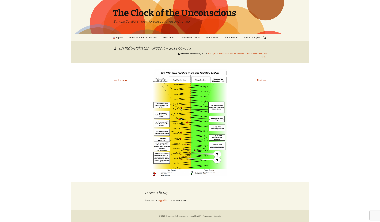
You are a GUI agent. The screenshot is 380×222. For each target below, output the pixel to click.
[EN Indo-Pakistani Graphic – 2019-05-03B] (190, 122)
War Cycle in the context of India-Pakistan (226, 53)
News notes (169, 37)
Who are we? (212, 37)
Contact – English (252, 37)
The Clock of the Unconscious (143, 37)
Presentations (231, 37)
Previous (120, 79)
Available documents (190, 37)
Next (262, 79)
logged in (162, 200)
